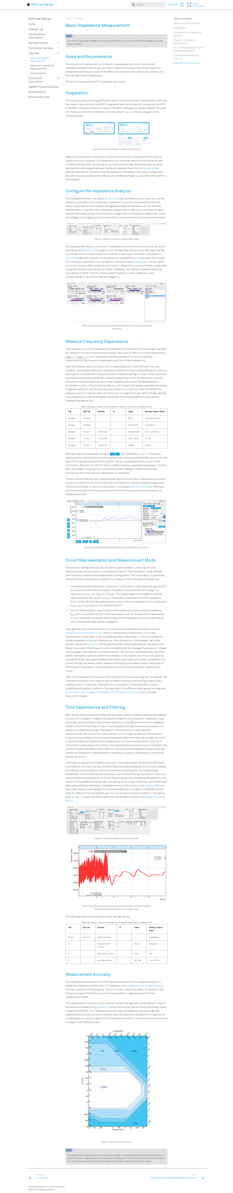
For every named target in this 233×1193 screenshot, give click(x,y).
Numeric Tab (89, 250)
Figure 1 (129, 112)
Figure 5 (149, 786)
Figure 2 (111, 199)
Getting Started (146, 168)
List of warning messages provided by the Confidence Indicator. (102, 692)
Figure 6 (78, 797)
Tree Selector (142, 262)
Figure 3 (70, 258)
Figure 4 (144, 454)
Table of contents (182, 19)
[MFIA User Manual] (195, 4)
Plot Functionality (142, 487)
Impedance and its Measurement (84, 633)
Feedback (172, 5)
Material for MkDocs (47, 1190)
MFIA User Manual (39, 19)
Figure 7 (105, 1007)
